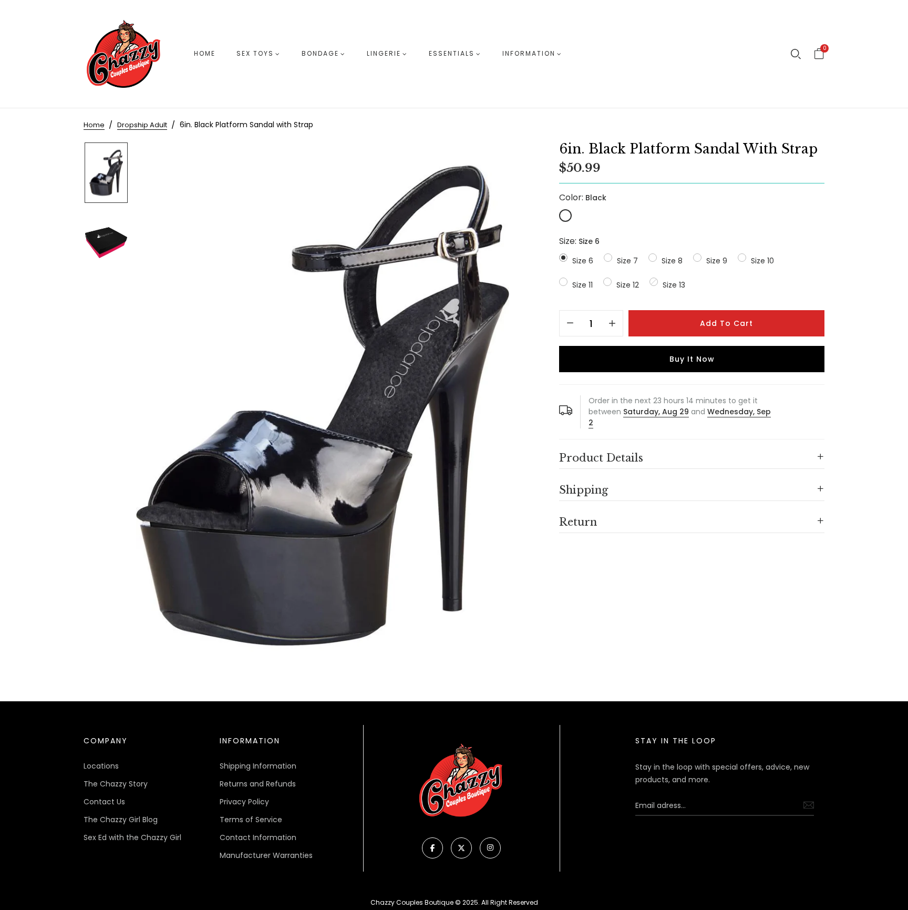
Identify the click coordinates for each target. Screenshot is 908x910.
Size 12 (627, 285)
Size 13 (674, 285)
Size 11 (582, 285)
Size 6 (582, 260)
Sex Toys (255, 53)
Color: (582, 197)
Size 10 (762, 260)
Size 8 (672, 260)
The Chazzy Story (116, 784)
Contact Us (104, 801)
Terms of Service (251, 819)
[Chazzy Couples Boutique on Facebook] (432, 847)
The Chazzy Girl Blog (121, 819)
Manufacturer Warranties (266, 855)
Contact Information (258, 837)
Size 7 (627, 260)
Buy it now (692, 359)
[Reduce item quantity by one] (570, 324)
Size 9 (716, 260)
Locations (101, 766)
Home (204, 53)
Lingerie (384, 53)
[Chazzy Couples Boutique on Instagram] (490, 847)
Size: (579, 241)
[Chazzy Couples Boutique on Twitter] (461, 847)
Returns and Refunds (258, 784)
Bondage (320, 53)
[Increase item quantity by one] (612, 324)
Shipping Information (258, 766)
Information (528, 53)
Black (565, 215)
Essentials (451, 53)
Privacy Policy (244, 801)
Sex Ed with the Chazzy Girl (132, 837)
